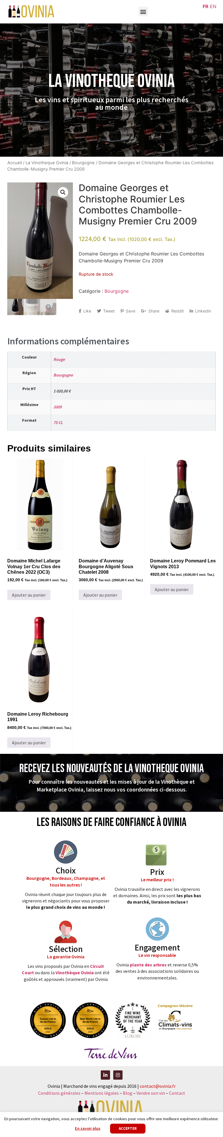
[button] (143, 11)
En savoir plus (87, 1128)
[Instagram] (118, 1075)
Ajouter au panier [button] (29, 595)
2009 (57, 407)
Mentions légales (101, 1093)
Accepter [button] (128, 1128)
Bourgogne (83, 162)
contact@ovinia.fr (158, 1086)
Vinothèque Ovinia (74, 972)
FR (205, 6)
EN (213, 6)
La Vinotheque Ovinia (47, 162)
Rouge (59, 359)
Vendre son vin (151, 1093)
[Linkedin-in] (105, 1075)
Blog (128, 1093)
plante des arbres (148, 965)
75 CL (58, 422)
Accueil (14, 162)
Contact (177, 1093)
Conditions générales (59, 1093)
